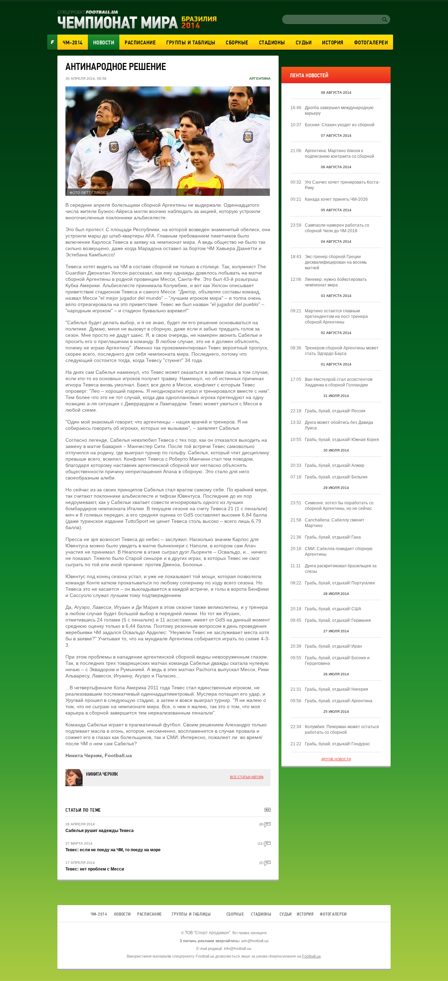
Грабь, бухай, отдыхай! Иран (333, 646)
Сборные (237, 42)
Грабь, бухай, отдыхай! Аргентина (338, 700)
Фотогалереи (371, 42)
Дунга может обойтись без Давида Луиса (339, 425)
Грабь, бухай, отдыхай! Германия (338, 620)
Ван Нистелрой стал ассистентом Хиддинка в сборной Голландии (338, 382)
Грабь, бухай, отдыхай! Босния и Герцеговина (337, 660)
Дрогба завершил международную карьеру (339, 110)
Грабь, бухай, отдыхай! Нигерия (336, 689)
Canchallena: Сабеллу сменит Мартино (334, 523)
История (333, 42)
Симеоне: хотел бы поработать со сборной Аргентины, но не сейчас (339, 505)
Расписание (140, 42)
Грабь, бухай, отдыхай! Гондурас (337, 743)
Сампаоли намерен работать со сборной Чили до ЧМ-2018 (337, 228)
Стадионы (272, 42)
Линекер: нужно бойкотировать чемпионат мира (336, 282)
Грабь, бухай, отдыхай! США (333, 608)
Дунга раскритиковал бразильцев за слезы (341, 568)
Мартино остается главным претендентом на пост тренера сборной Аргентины (336, 316)
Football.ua (311, 956)
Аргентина (260, 78)
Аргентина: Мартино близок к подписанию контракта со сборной (339, 153)
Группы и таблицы (190, 42)
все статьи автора (247, 777)
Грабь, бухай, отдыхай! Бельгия (336, 477)
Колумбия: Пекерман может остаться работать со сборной (342, 729)
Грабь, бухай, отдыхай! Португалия (340, 583)
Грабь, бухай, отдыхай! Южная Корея (342, 439)
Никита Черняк (102, 774)
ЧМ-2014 (73, 42)
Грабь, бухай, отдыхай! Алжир (334, 465)
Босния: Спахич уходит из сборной (339, 124)
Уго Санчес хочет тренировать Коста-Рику (342, 185)
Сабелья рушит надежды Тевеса (99, 830)
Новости (103, 42)
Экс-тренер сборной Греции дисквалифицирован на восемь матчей (336, 262)
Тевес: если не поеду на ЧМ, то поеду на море (113, 849)
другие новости (336, 759)
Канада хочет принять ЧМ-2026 (336, 199)
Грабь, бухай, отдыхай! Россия (335, 410)
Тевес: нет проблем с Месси (94, 869)
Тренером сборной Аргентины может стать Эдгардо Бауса (342, 351)
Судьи (304, 42)
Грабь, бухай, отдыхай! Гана (333, 537)
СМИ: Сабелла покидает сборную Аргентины (338, 551)
